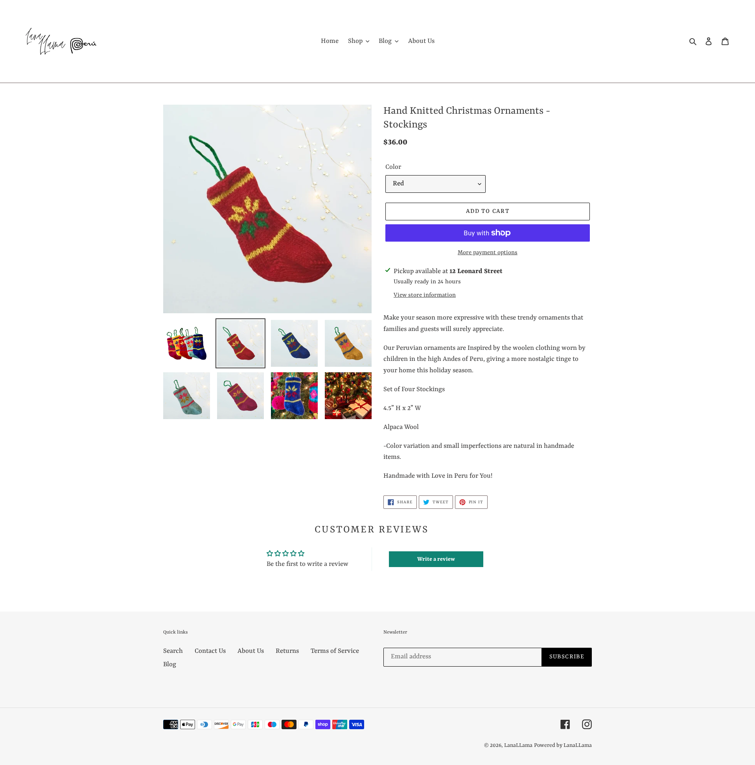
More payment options (487, 252)
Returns (287, 651)
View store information (425, 295)
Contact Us (210, 651)
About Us (251, 651)
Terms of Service (335, 651)
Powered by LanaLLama (563, 745)
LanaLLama (518, 745)
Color (393, 167)
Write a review (436, 559)
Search (173, 651)
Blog (169, 664)
